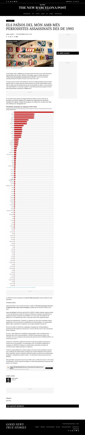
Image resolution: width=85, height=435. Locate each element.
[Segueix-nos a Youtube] (14, 1)
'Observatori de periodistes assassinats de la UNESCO (21, 77)
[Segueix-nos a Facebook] (6, 1)
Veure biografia (14, 379)
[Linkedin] (10, 36)
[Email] (17, 36)
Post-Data (10, 20)
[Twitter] (8, 36)
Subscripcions (76, 428)
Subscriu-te (69, 1)
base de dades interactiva (32, 298)
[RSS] (16, 1)
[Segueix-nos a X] (8, 1)
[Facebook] (6, 36)
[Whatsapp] (13, 36)
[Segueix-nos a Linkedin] (10, 1)
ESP (78, 1)
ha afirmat (13, 312)
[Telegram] (15, 36)
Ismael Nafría (10, 34)
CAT (76, 1)
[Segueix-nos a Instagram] (12, 1)
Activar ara (48, 368)
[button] (73, 1)
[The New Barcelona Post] (16, 426)
